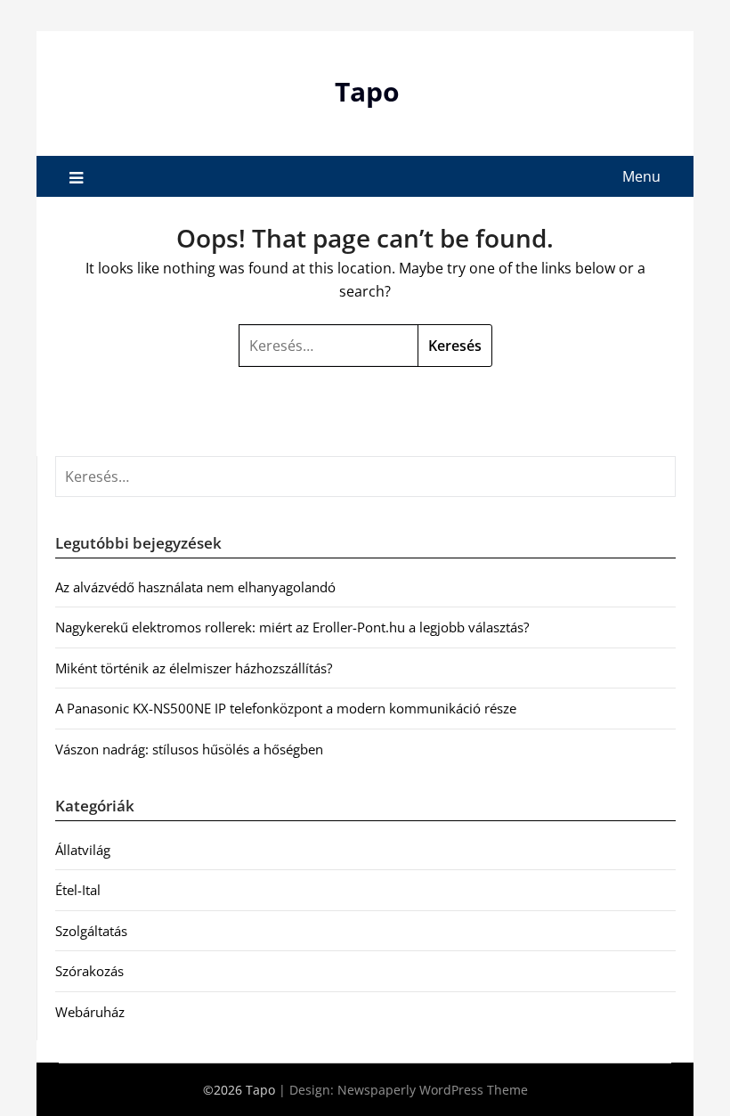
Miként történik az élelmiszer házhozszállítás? (193, 668)
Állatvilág (82, 850)
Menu (641, 176)
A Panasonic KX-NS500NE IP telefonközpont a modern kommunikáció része (285, 708)
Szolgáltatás (91, 931)
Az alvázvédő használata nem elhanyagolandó (195, 587)
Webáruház (90, 1012)
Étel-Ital (78, 890)
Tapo (367, 91)
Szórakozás (89, 971)
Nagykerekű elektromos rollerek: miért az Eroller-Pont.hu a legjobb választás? (292, 627)
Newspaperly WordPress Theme (432, 1089)
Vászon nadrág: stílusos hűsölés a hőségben (189, 749)
